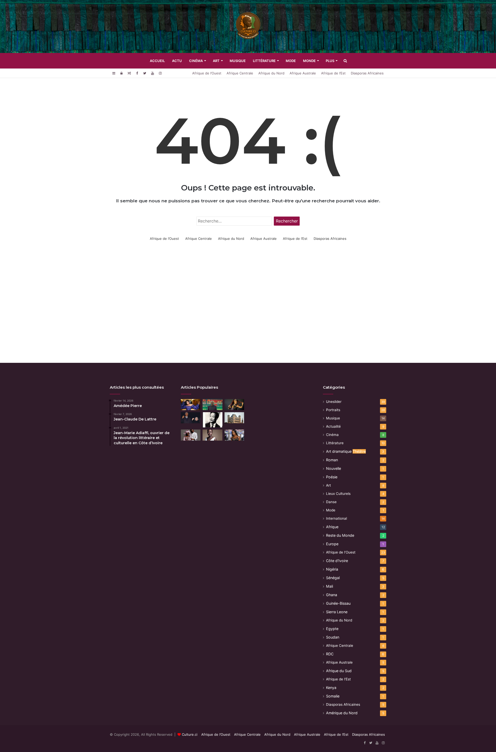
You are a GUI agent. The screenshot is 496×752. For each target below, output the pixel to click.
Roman (332, 460)
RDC (330, 654)
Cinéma (196, 61)
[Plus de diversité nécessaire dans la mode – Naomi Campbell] (234, 435)
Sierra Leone (336, 612)
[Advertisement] (248, 314)
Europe (332, 544)
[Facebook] (137, 73)
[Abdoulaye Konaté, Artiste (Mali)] (212, 404)
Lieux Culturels (338, 494)
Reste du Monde (340, 535)
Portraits (333, 410)
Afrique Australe (303, 73)
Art (216, 61)
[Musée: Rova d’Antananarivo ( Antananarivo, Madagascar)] (234, 417)
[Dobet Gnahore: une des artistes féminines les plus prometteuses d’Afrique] (234, 404)
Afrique (332, 527)
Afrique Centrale (240, 73)
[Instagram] (160, 73)
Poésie (331, 477)
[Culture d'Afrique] (248, 26)
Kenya (331, 687)
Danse (331, 502)
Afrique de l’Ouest (206, 73)
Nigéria (332, 569)
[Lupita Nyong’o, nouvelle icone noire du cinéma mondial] (212, 435)
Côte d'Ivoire (337, 560)
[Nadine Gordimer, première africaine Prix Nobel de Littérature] (190, 417)
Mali (329, 586)
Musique (238, 61)
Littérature (264, 61)
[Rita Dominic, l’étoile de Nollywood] (190, 404)
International (336, 518)
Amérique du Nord (342, 713)
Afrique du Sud (339, 671)
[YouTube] (152, 73)
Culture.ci (189, 734)
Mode (291, 61)
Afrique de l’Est (333, 73)
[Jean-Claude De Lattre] (212, 420)
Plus (330, 61)
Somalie (332, 696)
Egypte (332, 628)
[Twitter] (145, 73)
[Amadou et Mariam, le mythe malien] (190, 435)
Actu (177, 61)
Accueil (157, 61)
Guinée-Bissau (338, 603)
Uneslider (334, 402)
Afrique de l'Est (338, 679)
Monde (309, 61)
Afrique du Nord (271, 73)
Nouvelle (333, 468)
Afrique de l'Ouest (340, 552)
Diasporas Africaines (367, 73)
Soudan (332, 637)
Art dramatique (346, 451)
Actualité (333, 426)
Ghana (331, 595)
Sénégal (333, 577)
